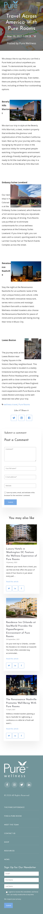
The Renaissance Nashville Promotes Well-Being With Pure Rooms (21, 703)
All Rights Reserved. (21, 795)
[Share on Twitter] (14, 418)
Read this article (12, 581)
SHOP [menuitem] (6, 842)
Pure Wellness (27, 43)
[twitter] (22, 785)
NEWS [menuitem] (6, 859)
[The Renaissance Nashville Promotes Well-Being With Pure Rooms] (21, 685)
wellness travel (11, 404)
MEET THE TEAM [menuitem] (11, 825)
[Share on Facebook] (29, 418)
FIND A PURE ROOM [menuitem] (13, 816)
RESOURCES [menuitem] (9, 851)
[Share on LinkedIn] (21, 418)
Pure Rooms (24, 404)
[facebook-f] (7, 785)
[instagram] (14, 785)
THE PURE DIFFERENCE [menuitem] (14, 807)
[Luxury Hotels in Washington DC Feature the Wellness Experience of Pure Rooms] (21, 534)
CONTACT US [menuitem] (9, 833)
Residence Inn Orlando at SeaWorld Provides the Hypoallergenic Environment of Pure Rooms (21, 629)
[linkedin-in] (29, 785)
